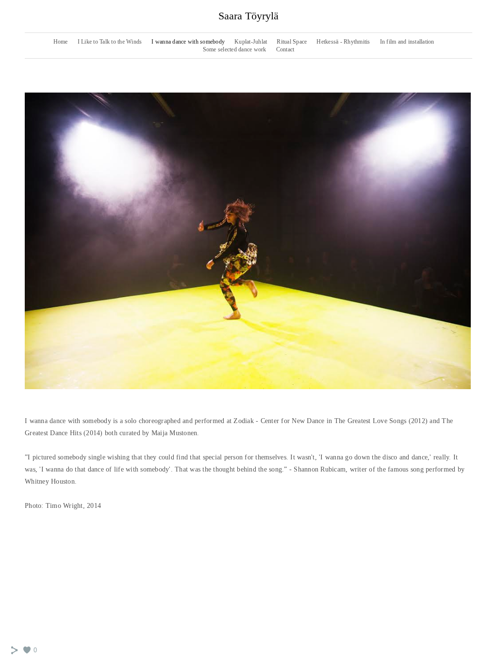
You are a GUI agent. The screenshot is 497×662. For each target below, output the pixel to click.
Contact (285, 49)
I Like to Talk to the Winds (110, 41)
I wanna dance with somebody (188, 41)
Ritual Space (292, 41)
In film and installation (407, 41)
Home (60, 41)
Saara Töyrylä (248, 16)
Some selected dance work (234, 49)
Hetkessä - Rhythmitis (343, 41)
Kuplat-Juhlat (250, 41)
